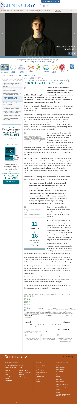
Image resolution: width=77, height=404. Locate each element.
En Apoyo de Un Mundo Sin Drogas (62, 385)
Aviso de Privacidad (44, 402)
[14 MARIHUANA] (25, 308)
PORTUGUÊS (22, 378)
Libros (70, 10)
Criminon (31, 71)
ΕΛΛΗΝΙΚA (21, 374)
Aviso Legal (70, 402)
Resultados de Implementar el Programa (10, 119)
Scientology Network (60, 367)
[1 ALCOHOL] (25, 296)
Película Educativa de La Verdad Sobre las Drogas (11, 103)
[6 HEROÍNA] (28, 299)
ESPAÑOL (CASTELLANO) (25, 372)
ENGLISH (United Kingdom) (11, 367)
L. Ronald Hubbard (19, 10)
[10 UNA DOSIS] (29, 302)
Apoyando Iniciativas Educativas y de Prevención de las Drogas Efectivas (12, 85)
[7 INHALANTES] (30, 299)
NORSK (20, 367)
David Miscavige (59, 371)
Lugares (38, 381)
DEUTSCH (7, 382)
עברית (6, 373)
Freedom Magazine (60, 381)
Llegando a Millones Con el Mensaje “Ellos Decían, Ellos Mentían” (10, 99)
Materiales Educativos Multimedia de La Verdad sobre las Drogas (12, 94)
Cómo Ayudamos (4, 72)
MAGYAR (21, 365)
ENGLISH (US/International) (11, 365)
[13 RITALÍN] (30, 305)
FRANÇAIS (7, 370)
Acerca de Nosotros (6, 10)
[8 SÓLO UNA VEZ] (25, 302)
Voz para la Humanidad (41, 369)
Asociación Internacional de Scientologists (62, 378)
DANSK (6, 369)
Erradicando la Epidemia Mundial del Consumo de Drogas (12, 89)
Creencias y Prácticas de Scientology (42, 366)
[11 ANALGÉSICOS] (25, 305)
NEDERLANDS (8, 380)
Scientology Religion (60, 369)
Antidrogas (46, 71)
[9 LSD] (27, 302)
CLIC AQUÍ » (11, 138)
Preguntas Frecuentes (58, 11)
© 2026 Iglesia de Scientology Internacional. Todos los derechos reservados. (21, 402)
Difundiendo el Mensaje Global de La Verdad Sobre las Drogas (12, 112)
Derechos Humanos (54, 72)
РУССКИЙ (7, 376)
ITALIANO (21, 376)
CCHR (62, 71)
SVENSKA (21, 369)
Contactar (38, 379)
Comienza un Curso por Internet (63, 373)
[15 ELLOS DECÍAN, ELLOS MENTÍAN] (25, 310)
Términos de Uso (63, 402)
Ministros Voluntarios (45, 10)
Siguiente (52, 57)
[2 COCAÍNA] (28, 296)
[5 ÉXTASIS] (25, 299)
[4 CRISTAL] (33, 296)
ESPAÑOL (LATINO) (23, 370)
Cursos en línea (40, 376)
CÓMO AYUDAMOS (10, 76)
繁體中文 (7, 378)
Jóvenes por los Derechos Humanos (62, 391)
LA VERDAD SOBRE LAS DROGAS (26, 76)
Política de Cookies (53, 402)
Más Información (40, 378)
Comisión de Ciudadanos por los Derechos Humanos (63, 395)
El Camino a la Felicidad (13, 72)
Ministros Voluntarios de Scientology (61, 375)
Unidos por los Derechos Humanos (61, 388)
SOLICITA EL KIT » (11, 182)
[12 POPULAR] (27, 305)
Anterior (24, 57)
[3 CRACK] (31, 296)
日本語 (6, 374)
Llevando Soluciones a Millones (11, 115)
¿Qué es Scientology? (32, 10)
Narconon (38, 70)
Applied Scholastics (21, 72)
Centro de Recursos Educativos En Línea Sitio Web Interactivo (11, 107)
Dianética (58, 365)
